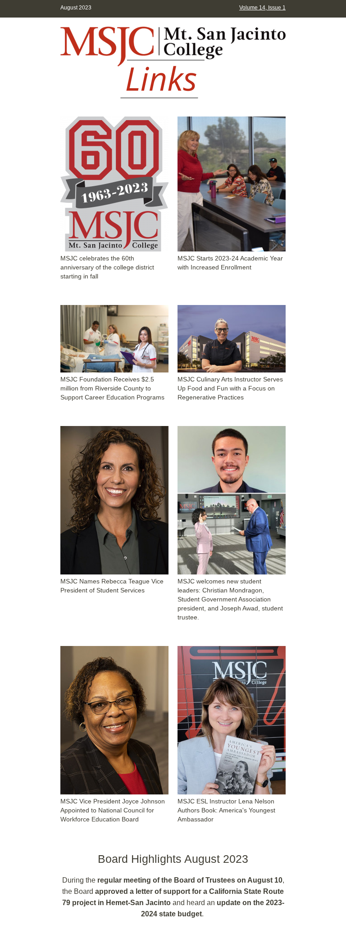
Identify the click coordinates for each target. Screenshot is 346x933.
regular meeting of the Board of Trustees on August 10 (189, 880)
